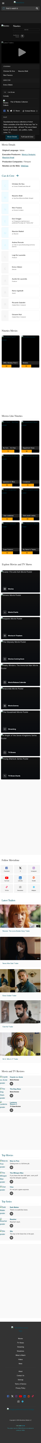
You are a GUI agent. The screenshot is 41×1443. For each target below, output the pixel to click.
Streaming (20, 1347)
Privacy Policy (20, 1388)
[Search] (37, 8)
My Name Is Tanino (29, 549)
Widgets (34, 890)
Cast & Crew (8, 175)
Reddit (11, 111)
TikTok (7, 890)
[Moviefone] (20, 3)
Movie (26, 29)
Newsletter (20, 890)
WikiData (24, 166)
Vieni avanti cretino (29, 516)
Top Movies (7, 1155)
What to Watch (20, 1355)
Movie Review (14, 1080)
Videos (20, 1359)
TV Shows (20, 1343)
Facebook (4, 111)
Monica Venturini (28, 155)
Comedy (6, 96)
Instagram (34, 871)
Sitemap (20, 1380)
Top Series (7, 1201)
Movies (20, 1338)
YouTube (6, 880)
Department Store (28, 448)
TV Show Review (15, 1106)
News (20, 1363)
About (20, 1371)
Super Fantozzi (8, 549)
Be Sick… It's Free (9, 448)
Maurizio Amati (8, 158)
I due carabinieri (8, 516)
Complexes (26, 482)
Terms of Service (20, 1384)
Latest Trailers (8, 900)
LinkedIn (20, 880)
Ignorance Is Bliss (9, 482)
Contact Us (20, 1375)
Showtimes (20, 1351)
